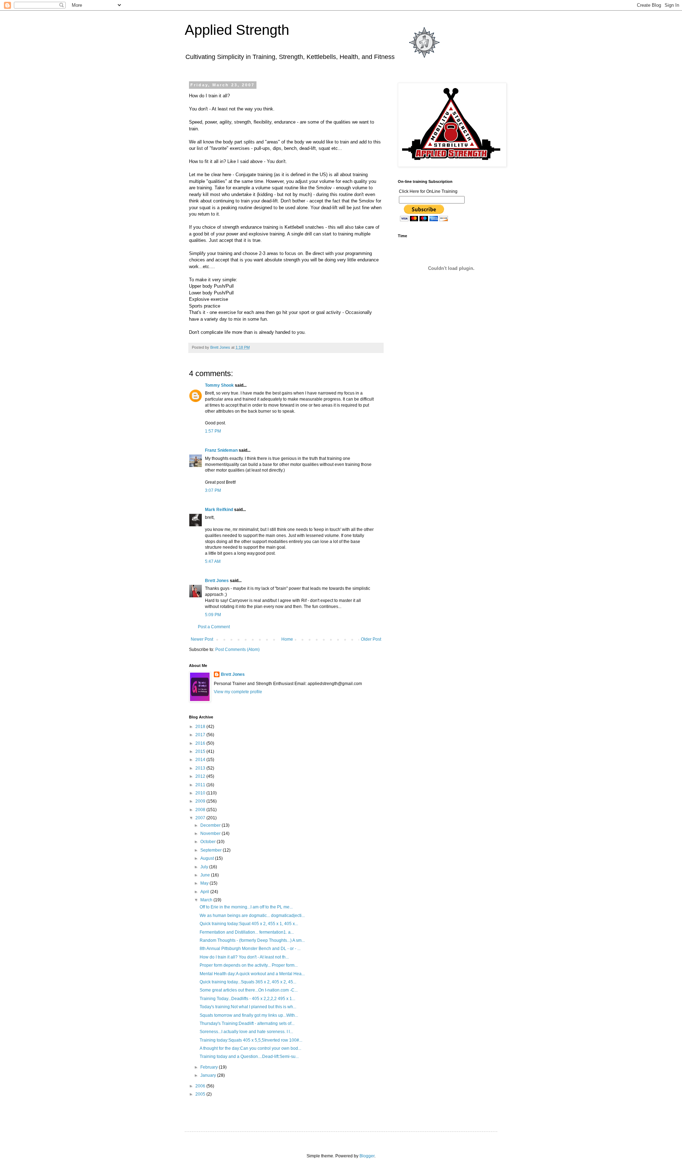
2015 (200, 751)
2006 (200, 1086)
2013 (200, 768)
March (206, 899)
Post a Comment (214, 626)
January (208, 1075)
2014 (200, 759)
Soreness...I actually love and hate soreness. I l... (246, 1031)
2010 (200, 793)
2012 (200, 776)
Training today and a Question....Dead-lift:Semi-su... (249, 1056)
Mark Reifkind (219, 509)
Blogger (366, 1155)
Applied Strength (237, 30)
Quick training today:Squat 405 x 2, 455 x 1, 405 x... (249, 923)
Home (287, 639)
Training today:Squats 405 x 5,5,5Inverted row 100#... (251, 1040)
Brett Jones (217, 580)
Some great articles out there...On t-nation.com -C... (249, 990)
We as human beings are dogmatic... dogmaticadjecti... (252, 915)
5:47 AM (213, 561)
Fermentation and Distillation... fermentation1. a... (247, 932)
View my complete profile (238, 691)
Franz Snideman (221, 450)
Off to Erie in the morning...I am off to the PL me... (246, 907)
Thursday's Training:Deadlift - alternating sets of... (247, 1023)
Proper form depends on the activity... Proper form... (249, 965)
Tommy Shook (219, 385)
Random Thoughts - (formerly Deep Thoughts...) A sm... (252, 940)
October (208, 841)
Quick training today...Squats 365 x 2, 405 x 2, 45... (248, 981)
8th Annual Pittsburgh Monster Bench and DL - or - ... (250, 948)
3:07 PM (213, 490)
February (209, 1067)
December (211, 825)
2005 (200, 1094)
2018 (200, 726)
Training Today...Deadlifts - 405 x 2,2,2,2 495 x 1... (247, 998)
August (207, 858)
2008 (200, 809)
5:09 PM (213, 614)
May (205, 883)
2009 (200, 801)
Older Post (371, 639)
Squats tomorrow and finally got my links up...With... (249, 1015)
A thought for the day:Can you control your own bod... (250, 1048)
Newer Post (202, 639)
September (211, 850)
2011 (200, 784)
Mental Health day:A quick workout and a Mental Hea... (252, 973)
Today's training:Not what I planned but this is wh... (248, 1006)
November (211, 833)
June (205, 875)
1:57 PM (213, 431)
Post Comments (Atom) (237, 649)
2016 (200, 743)
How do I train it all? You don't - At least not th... (244, 957)
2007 (200, 817)
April (205, 891)
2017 (200, 734)
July (204, 866)
